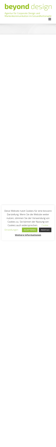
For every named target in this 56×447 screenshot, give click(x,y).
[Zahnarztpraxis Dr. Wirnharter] (28, 325)
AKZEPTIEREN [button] (30, 229)
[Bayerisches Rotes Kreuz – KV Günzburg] (28, 248)
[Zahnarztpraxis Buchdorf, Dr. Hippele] (28, 286)
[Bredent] (28, 132)
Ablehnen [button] (45, 229)
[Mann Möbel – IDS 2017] (28, 54)
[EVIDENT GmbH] (28, 170)
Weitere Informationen (28, 234)
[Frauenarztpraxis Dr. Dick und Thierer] (28, 402)
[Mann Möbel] (28, 93)
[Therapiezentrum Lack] (28, 364)
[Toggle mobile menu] (50, 19)
